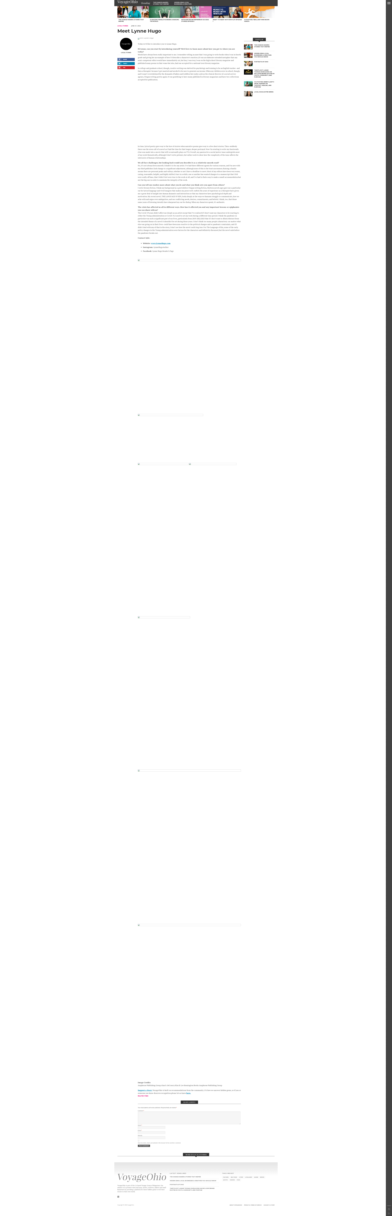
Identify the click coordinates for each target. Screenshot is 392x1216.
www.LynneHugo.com (160, 243)
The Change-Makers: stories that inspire (161, 3)
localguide (248, 1177)
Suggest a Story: (145, 1090)
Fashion (232, 1180)
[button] (389, 3)
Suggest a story (269, 1205)
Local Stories (122, 26)
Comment (141, 1110)
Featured (226, 1177)
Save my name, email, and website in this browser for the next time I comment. (159, 1143)
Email (140, 1130)
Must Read (234, 1177)
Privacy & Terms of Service (253, 1205)
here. (188, 1093)
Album (256, 1177)
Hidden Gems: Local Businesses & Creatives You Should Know (183, 4)
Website (140, 1135)
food (238, 1180)
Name (140, 1125)
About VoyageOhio (236, 1205)
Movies (262, 1177)
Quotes (225, 1180)
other (241, 1177)
